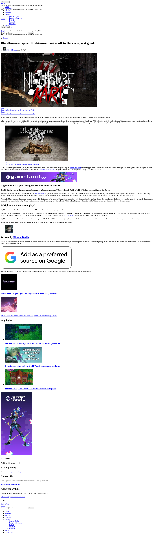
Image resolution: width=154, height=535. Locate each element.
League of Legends (15, 18)
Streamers (8, 9)
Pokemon (12, 528)
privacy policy (16, 472)
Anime (7, 10)
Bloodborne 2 (39, 193)
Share (3, 108)
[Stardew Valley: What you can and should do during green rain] (79, 332)
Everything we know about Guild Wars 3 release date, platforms (32, 366)
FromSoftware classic (47, 169)
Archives (4, 463)
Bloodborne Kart (75, 168)
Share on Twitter (19, 110)
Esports (7, 14)
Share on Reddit (30, 110)
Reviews (8, 12)
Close (3, 506)
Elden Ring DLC (69, 215)
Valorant (12, 527)
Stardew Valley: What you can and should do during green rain (32, 343)
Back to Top (5, 504)
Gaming (7, 7)
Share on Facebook (7, 110)
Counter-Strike (14, 16)
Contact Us (8, 532)
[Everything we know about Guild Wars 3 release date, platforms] (79, 355)
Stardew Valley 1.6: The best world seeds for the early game (30, 388)
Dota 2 (11, 20)
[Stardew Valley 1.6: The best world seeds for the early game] (79, 377)
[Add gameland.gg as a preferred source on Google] (36, 268)
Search (31, 33)
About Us (8, 26)
